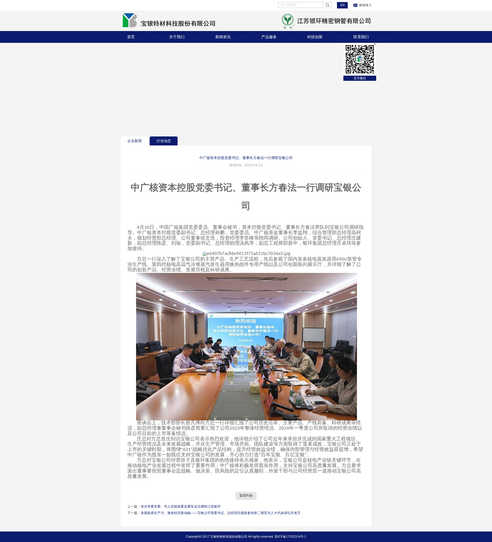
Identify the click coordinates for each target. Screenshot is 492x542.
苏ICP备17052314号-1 (290, 536)
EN (342, 5)
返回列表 (246, 495)
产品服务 (269, 37)
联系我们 (361, 37)
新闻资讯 (223, 37)
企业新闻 (134, 141)
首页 (131, 37)
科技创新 (315, 37)
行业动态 (164, 141)
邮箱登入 (365, 5)
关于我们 (176, 37)
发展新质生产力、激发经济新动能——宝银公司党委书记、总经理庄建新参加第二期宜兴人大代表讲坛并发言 (221, 513)
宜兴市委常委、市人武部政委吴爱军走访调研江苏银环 (181, 506)
